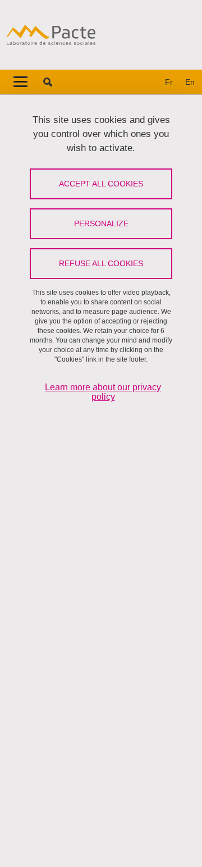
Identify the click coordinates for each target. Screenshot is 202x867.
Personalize (101, 223)
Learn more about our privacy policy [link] (103, 391)
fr (169, 81)
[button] (47, 82)
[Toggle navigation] (20, 82)
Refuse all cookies (101, 263)
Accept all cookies (101, 183)
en (190, 81)
